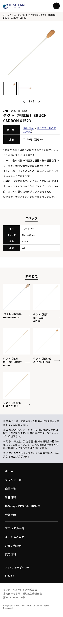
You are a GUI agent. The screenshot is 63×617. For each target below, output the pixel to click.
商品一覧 (15, 14)
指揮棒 (35, 14)
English (9, 575)
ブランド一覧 (13, 480)
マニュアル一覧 (14, 528)
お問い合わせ (13, 546)
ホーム (6, 14)
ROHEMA (26, 14)
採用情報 (10, 554)
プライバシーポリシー (17, 567)
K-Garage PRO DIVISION (21, 506)
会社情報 (10, 515)
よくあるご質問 (14, 537)
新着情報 (10, 497)
